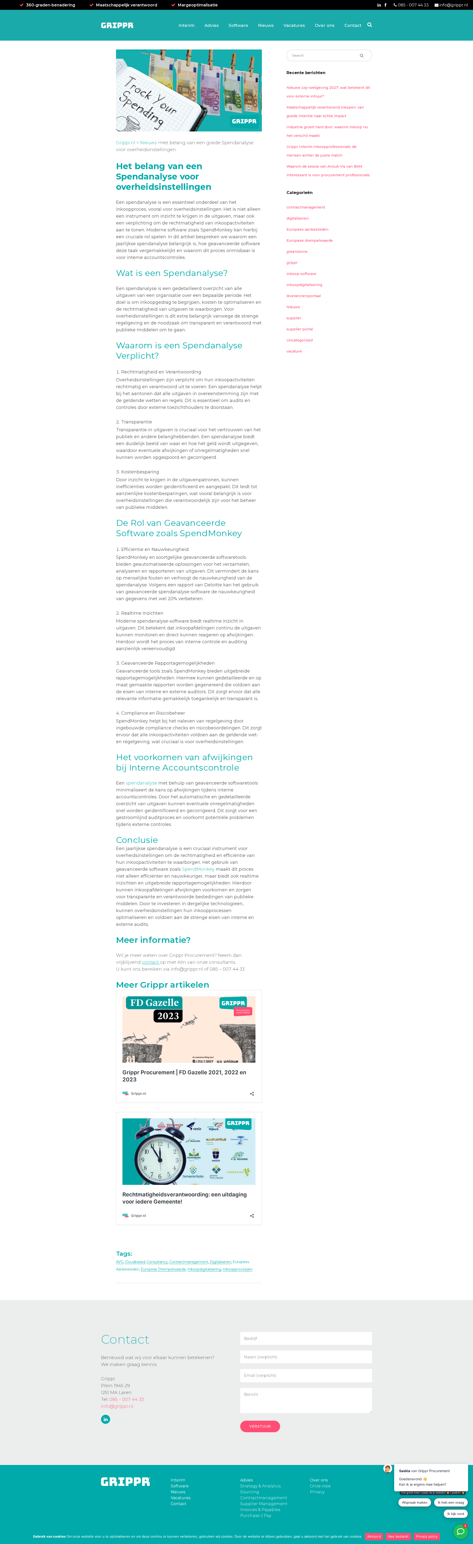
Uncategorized (300, 340)
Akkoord (374, 1536)
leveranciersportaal (304, 296)
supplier (294, 318)
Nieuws (148, 142)
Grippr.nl (125, 142)
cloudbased (135, 1262)
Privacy (317, 1492)
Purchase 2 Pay (255, 1515)
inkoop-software (301, 274)
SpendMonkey (198, 869)
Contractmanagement (263, 1498)
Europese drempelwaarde (163, 1269)
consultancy (157, 1262)
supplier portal (300, 329)
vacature (294, 351)
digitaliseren (220, 1262)
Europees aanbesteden (307, 229)
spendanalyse (141, 783)
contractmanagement (188, 1262)
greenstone (297, 251)
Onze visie (320, 1486)
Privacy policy (427, 1536)
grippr (292, 262)
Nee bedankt (398, 1536)
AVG (119, 1262)
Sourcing (249, 1492)
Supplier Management (263, 1503)
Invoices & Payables (260, 1509)
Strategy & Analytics (260, 1486)
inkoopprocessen (238, 1269)
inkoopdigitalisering (204, 1269)
